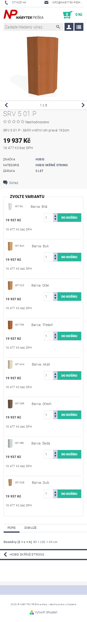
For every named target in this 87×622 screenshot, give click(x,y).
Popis (11, 528)
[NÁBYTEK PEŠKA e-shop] (24, 15)
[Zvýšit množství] (55, 215)
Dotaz (14, 183)
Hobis (40, 159)
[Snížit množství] (55, 219)
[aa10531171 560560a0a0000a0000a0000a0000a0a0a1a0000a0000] (10, 482)
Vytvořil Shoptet (46, 612)
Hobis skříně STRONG (52, 165)
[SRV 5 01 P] (10, 206)
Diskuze (30, 528)
